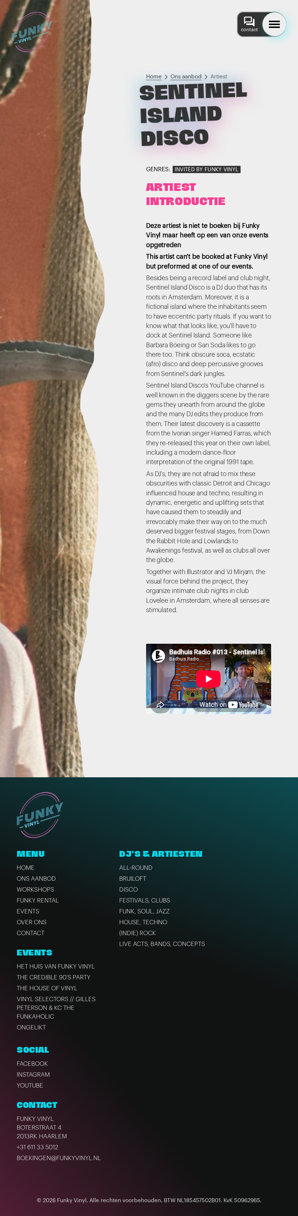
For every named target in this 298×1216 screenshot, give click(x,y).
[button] (274, 24)
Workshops (35, 890)
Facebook (32, 1064)
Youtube (30, 1085)
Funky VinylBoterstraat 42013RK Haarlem (42, 1127)
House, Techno (143, 922)
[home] (32, 32)
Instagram (33, 1075)
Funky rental (38, 900)
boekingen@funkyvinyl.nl (59, 1158)
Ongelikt (31, 1027)
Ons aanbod (186, 76)
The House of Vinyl (47, 988)
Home (154, 76)
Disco (128, 890)
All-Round (136, 868)
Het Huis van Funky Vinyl (56, 966)
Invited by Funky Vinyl (206, 169)
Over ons (32, 922)
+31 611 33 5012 (37, 1147)
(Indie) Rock (137, 933)
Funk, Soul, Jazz (144, 911)
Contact (30, 933)
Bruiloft (132, 879)
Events (28, 911)
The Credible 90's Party (53, 977)
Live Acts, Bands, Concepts (162, 944)
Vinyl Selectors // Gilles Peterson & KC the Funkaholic (56, 1008)
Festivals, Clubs (144, 900)
